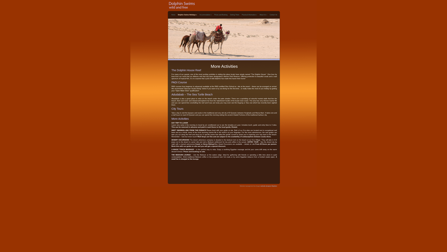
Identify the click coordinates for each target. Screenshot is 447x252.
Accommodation (206, 15)
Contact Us (273, 15)
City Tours (177, 108)
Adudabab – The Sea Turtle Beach (192, 94)
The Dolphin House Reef (186, 70)
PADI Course (179, 82)
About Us (263, 15)
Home (173, 15)
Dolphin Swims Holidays (187, 15)
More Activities (180, 118)
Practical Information (249, 15)
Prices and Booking (220, 15)
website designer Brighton (268, 186)
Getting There (234, 15)
